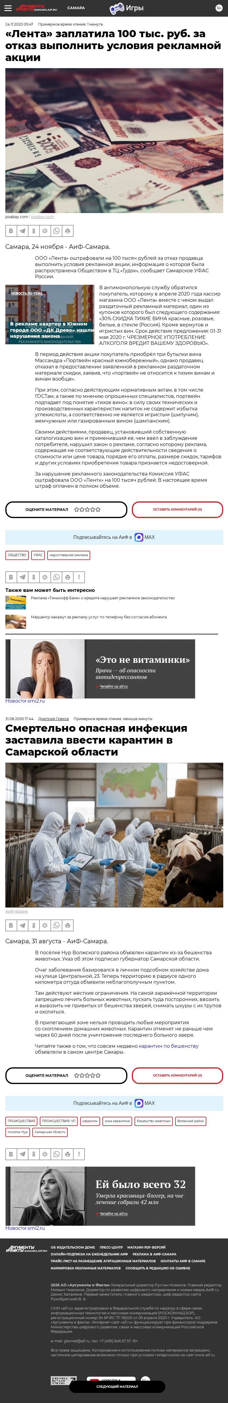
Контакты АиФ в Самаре (183, 1261)
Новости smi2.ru (25, 701)
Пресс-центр (111, 1247)
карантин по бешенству (169, 1046)
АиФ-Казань (16, 911)
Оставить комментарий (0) (177, 510)
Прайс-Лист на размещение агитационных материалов (103, 1261)
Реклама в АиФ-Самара (154, 1254)
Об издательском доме (73, 1247)
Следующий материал (117, 1387)
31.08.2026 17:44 (19, 719)
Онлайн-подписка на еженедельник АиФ (89, 1254)
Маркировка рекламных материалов (86, 1268)
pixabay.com (42, 217)
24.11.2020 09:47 (19, 24)
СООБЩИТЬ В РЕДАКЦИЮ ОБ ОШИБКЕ (158, 1268)
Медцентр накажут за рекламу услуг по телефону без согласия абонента (99, 617)
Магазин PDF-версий (146, 1247)
